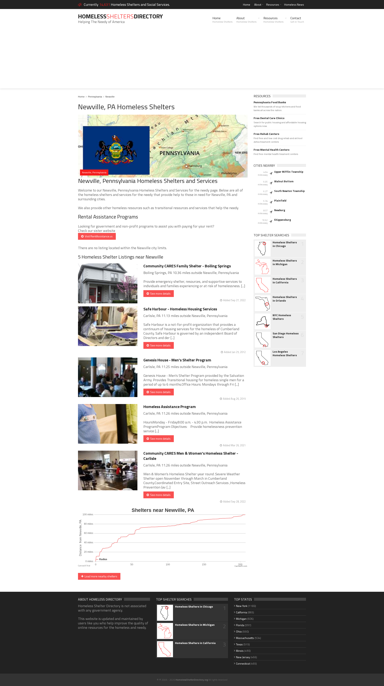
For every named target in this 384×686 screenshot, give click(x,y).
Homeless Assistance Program (169, 406)
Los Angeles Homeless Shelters (285, 353)
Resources (272, 4)
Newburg (279, 210)
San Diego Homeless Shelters (286, 335)
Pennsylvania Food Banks (270, 102)
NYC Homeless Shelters (282, 317)
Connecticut (243, 663)
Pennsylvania (95, 96)
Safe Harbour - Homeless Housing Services (180, 309)
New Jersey (243, 657)
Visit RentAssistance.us (98, 236)
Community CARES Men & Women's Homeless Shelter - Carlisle (190, 455)
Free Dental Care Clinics (269, 118)
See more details (160, 293)
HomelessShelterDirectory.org (192, 680)
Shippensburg (282, 220)
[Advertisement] (192, 60)
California (241, 612)
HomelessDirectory (120, 16)
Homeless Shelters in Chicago (285, 244)
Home (246, 4)
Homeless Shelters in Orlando (285, 298)
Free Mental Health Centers (271, 149)
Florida (240, 625)
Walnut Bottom (284, 181)
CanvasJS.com (241, 566)
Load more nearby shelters (100, 576)
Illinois (240, 651)
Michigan (241, 619)
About (257, 4)
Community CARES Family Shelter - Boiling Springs (187, 266)
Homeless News (294, 4)
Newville (110, 96)
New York (241, 606)
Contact (297, 20)
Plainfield (280, 200)
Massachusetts (245, 638)
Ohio (239, 631)
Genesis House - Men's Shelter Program (177, 360)
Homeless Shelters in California (285, 280)
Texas (239, 644)
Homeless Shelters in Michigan (285, 262)
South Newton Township (289, 191)
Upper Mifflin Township (288, 172)
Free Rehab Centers (266, 134)
